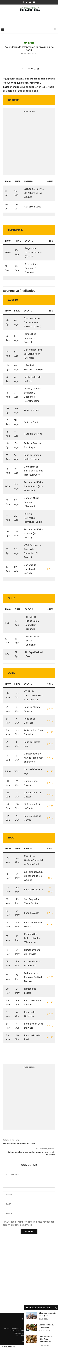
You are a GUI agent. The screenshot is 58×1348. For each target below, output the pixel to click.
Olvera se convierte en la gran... (47, 1314)
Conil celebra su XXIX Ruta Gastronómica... (46, 1339)
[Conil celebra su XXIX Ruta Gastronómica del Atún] (31, 1339)
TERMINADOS (29, 43)
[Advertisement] (29, 19)
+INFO (50, 569)
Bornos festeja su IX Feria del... (46, 1326)
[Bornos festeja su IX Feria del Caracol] (31, 1327)
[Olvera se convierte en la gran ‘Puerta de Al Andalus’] (31, 1315)
